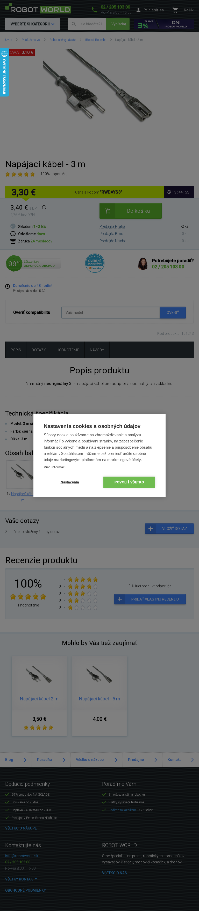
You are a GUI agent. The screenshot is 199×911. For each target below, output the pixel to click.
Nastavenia (70, 482)
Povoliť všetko (129, 482)
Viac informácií (55, 467)
